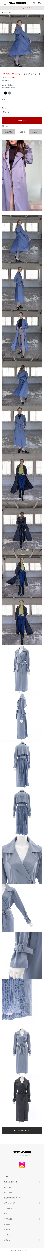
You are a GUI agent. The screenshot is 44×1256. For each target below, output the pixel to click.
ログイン (7, 1229)
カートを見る (8, 1235)
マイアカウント (9, 1219)
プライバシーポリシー (11, 1203)
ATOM (10, 1208)
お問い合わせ (8, 1240)
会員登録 (7, 1224)
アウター (10, 12)
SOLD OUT (22, 120)
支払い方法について (10, 1192)
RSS (5, 1208)
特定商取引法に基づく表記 (12, 1198)
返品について (8, 1187)
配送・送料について (10, 1182)
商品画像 (22, 132)
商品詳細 (8, 132)
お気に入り (8, 126)
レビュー (35, 132)
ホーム (3, 12)
